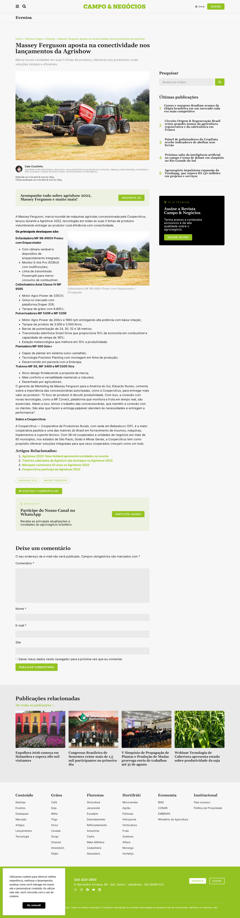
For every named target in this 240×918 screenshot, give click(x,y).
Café (54, 802)
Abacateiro (93, 853)
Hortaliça (128, 853)
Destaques (22, 813)
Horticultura (129, 825)
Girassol (56, 842)
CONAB (162, 808)
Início (19, 38)
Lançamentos (24, 830)
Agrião (126, 808)
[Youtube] (93, 889)
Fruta (125, 830)
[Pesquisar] (219, 82)
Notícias (20, 802)
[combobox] (186, 82)
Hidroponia (129, 819)
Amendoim (57, 847)
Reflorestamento (97, 825)
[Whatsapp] (75, 889)
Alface (126, 842)
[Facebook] (87, 889)
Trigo (54, 819)
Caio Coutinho (34, 166)
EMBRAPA (164, 813)
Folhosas (127, 813)
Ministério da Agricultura (173, 819)
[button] (17, 7)
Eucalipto (92, 813)
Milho (54, 813)
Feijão (54, 853)
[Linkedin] (99, 889)
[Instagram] (81, 889)
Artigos (20, 825)
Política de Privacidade (208, 808)
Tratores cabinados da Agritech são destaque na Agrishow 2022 (67, 460)
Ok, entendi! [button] (34, 905)
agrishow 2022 (27, 480)
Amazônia (93, 830)
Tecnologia (22, 836)
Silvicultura (93, 802)
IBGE (161, 802)
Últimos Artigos (34, 38)
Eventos (24, 17)
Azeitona (127, 836)
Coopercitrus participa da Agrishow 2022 (51, 469)
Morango (128, 847)
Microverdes (130, 802)
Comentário (25, 563)
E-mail (21, 625)
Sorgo (55, 836)
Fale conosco (202, 802)
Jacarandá (93, 808)
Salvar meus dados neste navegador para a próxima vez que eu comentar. (70, 659)
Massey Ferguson (55, 480)
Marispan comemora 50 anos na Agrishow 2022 (55, 465)
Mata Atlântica (95, 842)
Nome (21, 608)
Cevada (56, 830)
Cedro (91, 836)
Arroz (54, 825)
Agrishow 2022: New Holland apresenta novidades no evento (65, 456)
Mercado (21, 819)
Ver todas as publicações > (35, 705)
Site (18, 642)
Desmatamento (96, 819)
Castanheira (94, 847)
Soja (53, 808)
